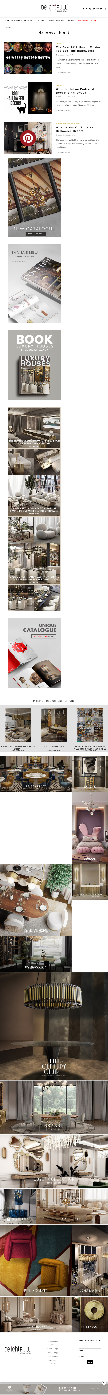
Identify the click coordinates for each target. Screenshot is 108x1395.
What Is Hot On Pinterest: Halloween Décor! (76, 129)
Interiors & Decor (31, 20)
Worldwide (15, 20)
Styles (44, 20)
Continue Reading (63, 72)
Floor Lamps (52, 1349)
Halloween (59, 43)
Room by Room (82, 20)
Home (7, 20)
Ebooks (8, 27)
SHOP (92, 20)
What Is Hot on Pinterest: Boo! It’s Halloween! (75, 91)
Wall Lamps (53, 1356)
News (78, 123)
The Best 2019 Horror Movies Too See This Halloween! (78, 49)
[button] (105, 732)
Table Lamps (52, 1353)
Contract (70, 20)
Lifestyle (60, 20)
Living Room (71, 123)
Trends (51, 20)
